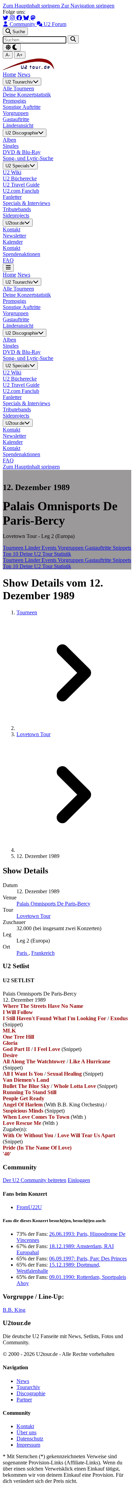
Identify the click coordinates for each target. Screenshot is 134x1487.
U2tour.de (14, 223)
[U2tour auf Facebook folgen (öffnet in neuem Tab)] (19, 18)
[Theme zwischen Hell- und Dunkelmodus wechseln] (12, 47)
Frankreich (43, 953)
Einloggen (79, 1180)
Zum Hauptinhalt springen (32, 6)
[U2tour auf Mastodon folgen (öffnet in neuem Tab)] (33, 18)
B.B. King (14, 1310)
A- (7, 54)
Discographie (30, 1393)
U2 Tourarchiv (19, 82)
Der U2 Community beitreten (34, 1180)
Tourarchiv (28, 1387)
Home (9, 74)
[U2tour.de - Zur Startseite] (28, 68)
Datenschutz (29, 1438)
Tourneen (14, 548)
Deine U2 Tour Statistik (45, 554)
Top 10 (11, 554)
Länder (33, 548)
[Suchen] (73, 39)
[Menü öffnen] (8, 267)
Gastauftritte (99, 548)
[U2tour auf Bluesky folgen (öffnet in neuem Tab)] (26, 18)
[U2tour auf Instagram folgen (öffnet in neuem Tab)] (13, 18)
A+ (20, 54)
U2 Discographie (21, 133)
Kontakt (25, 1426)
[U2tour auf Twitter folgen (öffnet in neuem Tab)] (6, 18)
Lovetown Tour (33, 734)
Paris (22, 953)
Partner (24, 1399)
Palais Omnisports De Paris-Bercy (53, 904)
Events (50, 548)
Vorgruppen (71, 548)
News (24, 74)
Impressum (28, 1445)
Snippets (122, 548)
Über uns (26, 1432)
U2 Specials (17, 165)
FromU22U (29, 1207)
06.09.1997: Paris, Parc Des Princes (88, 1258)
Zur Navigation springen (87, 6)
